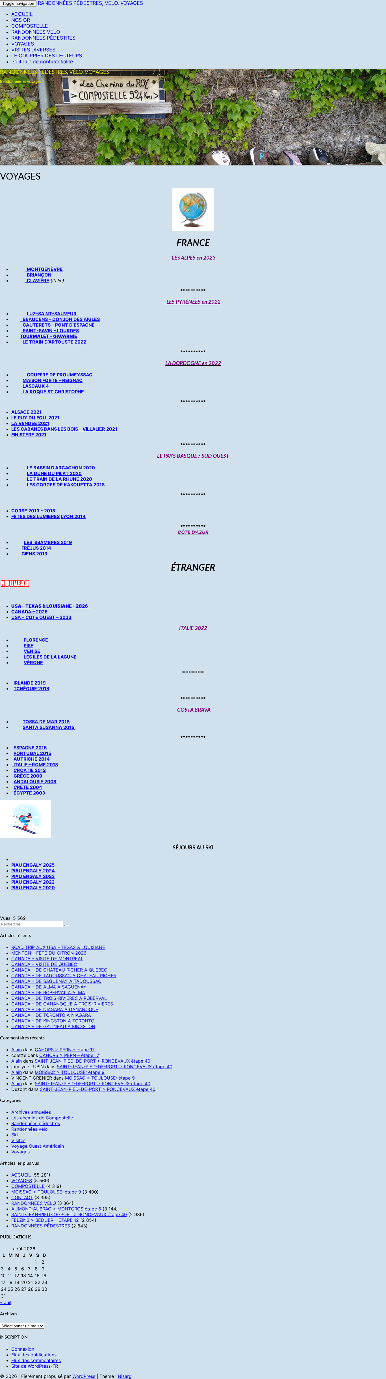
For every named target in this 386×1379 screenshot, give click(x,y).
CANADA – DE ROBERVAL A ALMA (48, 992)
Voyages (20, 1151)
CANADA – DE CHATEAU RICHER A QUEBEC (59, 970)
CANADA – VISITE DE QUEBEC (44, 964)
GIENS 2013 (34, 553)
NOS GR (20, 20)
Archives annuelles (31, 1112)
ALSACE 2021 (26, 412)
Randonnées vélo (29, 1129)
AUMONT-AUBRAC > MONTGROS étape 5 (56, 1209)
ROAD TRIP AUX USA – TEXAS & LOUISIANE (58, 947)
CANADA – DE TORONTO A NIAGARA (51, 1015)
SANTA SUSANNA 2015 (48, 727)
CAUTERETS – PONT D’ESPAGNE (59, 325)
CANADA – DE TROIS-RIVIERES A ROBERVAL (59, 998)
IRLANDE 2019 (30, 683)
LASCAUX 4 (36, 386)
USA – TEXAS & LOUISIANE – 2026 (50, 606)
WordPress (83, 1376)
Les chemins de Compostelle (42, 1118)
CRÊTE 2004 (28, 787)
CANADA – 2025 (29, 611)
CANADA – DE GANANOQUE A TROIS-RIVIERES (62, 1004)
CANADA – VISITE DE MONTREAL (47, 958)
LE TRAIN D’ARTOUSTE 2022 (54, 342)
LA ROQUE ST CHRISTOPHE (52, 391)
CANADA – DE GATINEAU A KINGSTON (53, 1026)
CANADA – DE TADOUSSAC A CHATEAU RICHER (63, 975)
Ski (14, 1135)
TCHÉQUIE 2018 (31, 688)
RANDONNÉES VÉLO (35, 32)
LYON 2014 (73, 516)
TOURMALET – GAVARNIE (48, 336)
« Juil (5, 1302)
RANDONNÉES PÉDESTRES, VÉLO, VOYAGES (90, 3)
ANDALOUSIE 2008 (35, 781)
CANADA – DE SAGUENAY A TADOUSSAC (56, 981)
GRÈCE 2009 (28, 776)
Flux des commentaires (36, 1360)
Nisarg (125, 1376)
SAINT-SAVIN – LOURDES (50, 330)
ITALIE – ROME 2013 (35, 764)
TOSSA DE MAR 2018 (46, 721)
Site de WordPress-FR (34, 1366)
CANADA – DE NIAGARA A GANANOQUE (54, 1009)
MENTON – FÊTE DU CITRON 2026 (48, 953)
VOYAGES (22, 44)
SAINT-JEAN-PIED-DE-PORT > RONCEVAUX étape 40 (92, 1061)
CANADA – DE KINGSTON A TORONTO (52, 1021)
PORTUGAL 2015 (32, 753)
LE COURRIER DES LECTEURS (46, 56)
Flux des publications (34, 1355)
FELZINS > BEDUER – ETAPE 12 (45, 1220)
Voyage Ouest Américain (37, 1146)
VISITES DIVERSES (33, 50)
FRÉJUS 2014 (35, 548)
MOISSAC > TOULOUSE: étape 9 (70, 1072)
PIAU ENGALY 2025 (33, 865)
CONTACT (22, 1197)
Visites (18, 1140)
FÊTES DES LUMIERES (35, 516)
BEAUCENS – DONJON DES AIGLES (60, 319)
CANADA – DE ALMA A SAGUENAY (48, 987)
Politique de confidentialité (42, 61)
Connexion (22, 1349)
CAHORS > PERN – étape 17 (65, 1049)
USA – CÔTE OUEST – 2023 (41, 617)
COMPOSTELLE (29, 26)
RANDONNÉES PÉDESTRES (43, 38)
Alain (16, 1049)
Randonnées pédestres (35, 1123)
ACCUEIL (22, 14)
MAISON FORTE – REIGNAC (53, 380)
